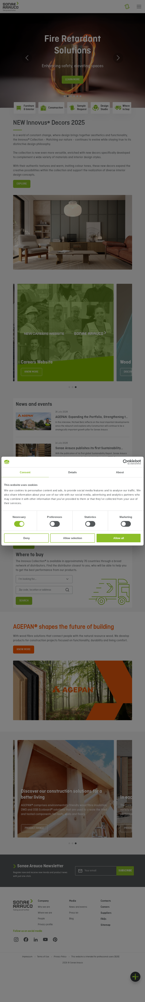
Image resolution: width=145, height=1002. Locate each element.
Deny (26, 538)
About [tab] (120, 472)
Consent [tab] (25, 472)
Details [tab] (72, 472)
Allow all (118, 538)
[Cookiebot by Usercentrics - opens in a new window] (125, 462)
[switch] (55, 524)
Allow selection (72, 538)
